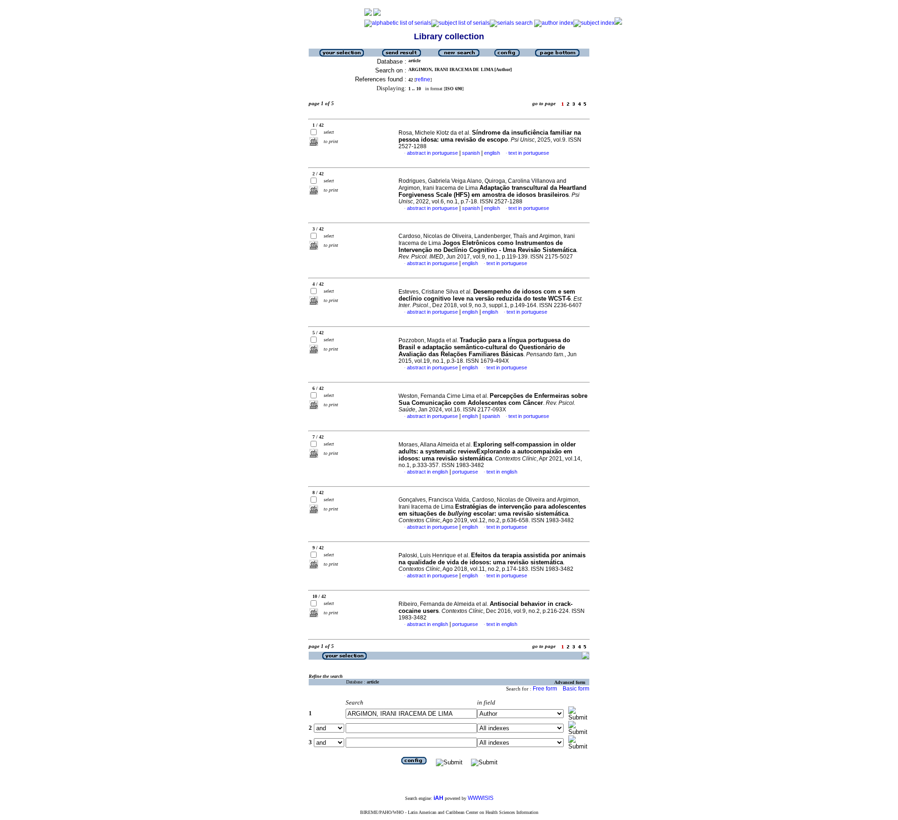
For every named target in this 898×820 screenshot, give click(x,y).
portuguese (465, 472)
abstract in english (427, 472)
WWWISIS (480, 798)
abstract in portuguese (432, 153)
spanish (471, 153)
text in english (501, 472)
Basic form (576, 688)
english (492, 153)
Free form (545, 688)
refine (423, 79)
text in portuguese (528, 153)
